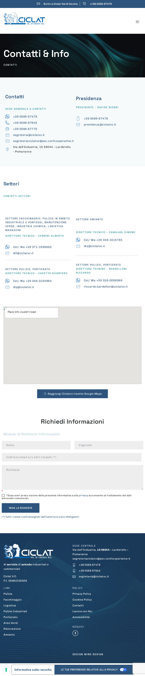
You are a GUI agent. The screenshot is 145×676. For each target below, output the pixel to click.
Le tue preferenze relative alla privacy (89, 669)
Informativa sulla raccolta (32, 669)
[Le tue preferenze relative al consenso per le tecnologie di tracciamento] (6, 669)
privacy (83, 495)
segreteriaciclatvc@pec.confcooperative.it (101, 558)
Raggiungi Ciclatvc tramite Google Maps (75, 393)
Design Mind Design (87, 654)
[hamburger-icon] (137, 22)
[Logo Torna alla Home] (24, 18)
